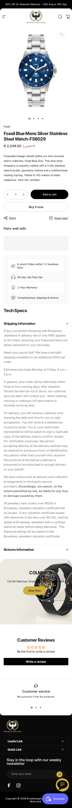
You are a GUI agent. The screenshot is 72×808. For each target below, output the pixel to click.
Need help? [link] (61, 218)
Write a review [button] (36, 661)
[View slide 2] (36, 707)
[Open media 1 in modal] (61, 34)
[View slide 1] (31, 707)
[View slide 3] (40, 707)
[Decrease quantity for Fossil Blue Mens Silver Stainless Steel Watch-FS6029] (8, 194)
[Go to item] (29, 119)
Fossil (7, 126)
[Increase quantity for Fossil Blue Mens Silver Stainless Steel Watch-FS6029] (24, 194)
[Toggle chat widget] (62, 784)
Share (12, 217)
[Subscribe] (59, 774)
